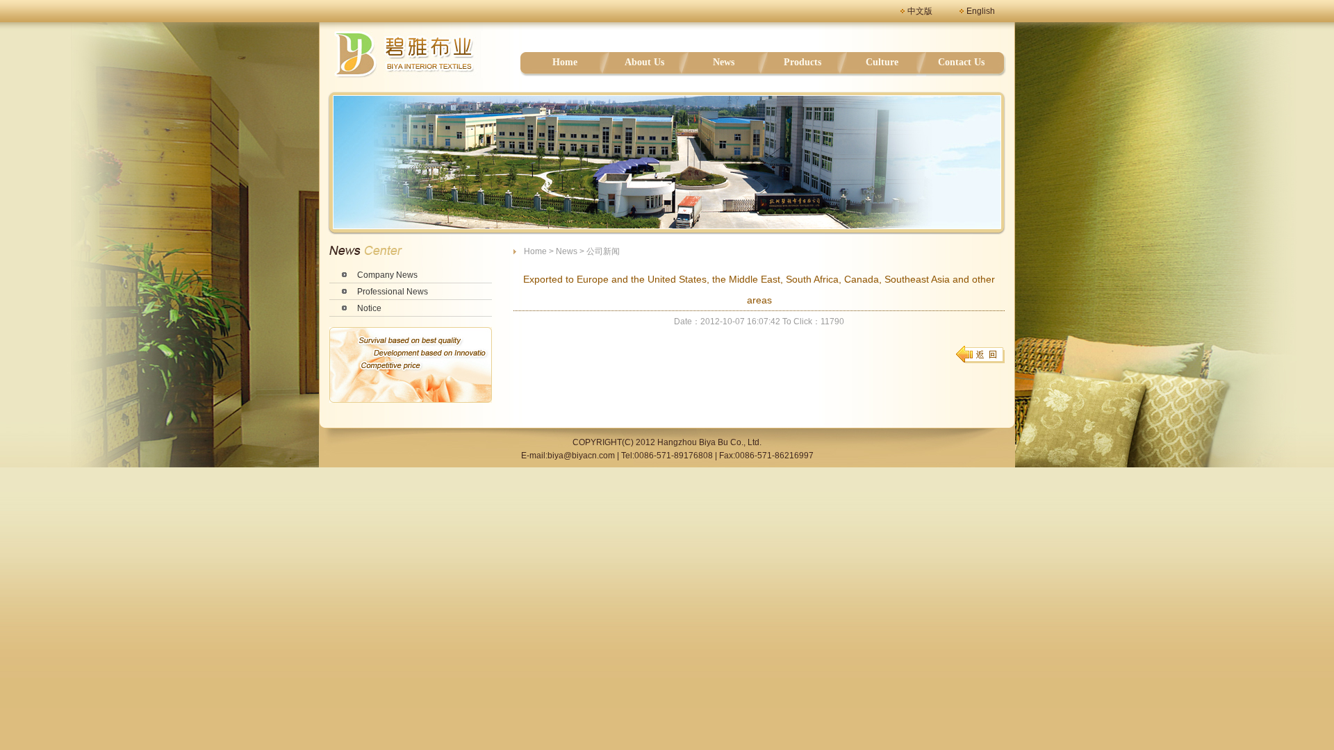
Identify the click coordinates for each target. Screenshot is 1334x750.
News (723, 62)
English (980, 11)
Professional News (392, 292)
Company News (387, 275)
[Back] (980, 354)
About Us (644, 62)
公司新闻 (603, 251)
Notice (369, 308)
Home (564, 62)
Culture (882, 62)
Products (802, 62)
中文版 (919, 11)
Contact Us (961, 62)
